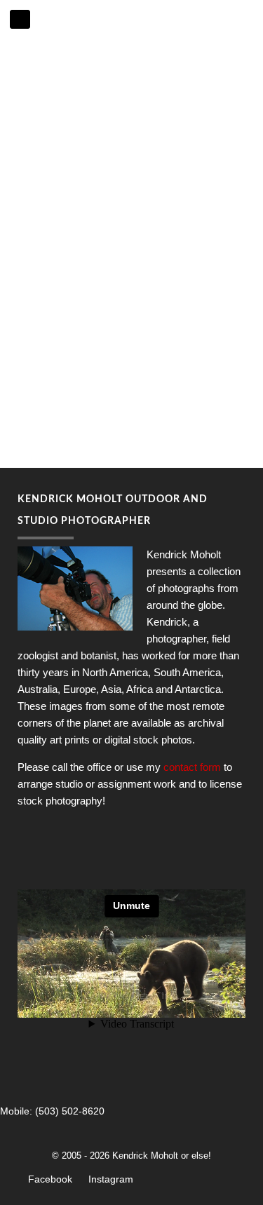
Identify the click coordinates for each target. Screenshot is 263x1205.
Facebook (50, 1179)
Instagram (110, 1179)
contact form (192, 767)
